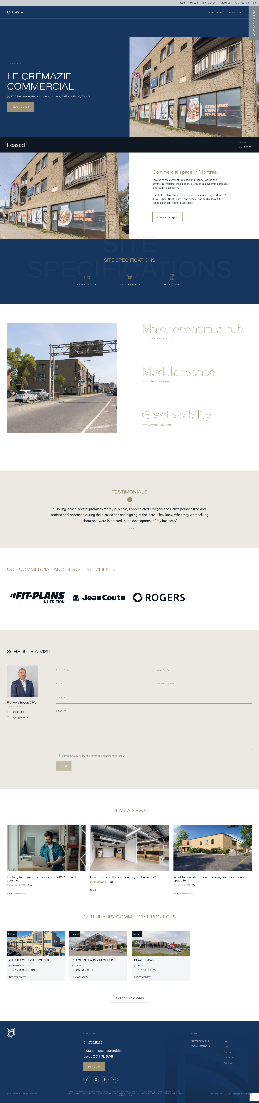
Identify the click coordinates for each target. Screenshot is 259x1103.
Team (226, 1041)
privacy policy (77, 756)
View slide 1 (189, 133)
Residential (215, 12)
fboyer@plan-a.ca (19, 717)
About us (225, 3)
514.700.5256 (243, 3)
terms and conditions (102, 756)
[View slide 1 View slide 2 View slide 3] (194, 87)
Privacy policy (216, 1093)
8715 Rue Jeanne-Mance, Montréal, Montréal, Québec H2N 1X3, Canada (50, 96)
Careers (193, 3)
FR (254, 3)
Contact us (209, 3)
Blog (182, 3)
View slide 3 (198, 133)
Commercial (235, 12)
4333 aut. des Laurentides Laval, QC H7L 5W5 (102, 1053)
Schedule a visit (20, 107)
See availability (17, 977)
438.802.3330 (17, 711)
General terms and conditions (238, 1093)
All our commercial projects (129, 997)
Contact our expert (167, 217)
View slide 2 (194, 133)
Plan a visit (94, 1066)
